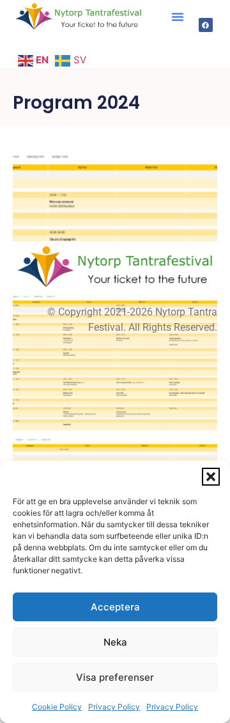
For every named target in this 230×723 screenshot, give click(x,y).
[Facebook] (206, 25)
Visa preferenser (115, 677)
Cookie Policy (57, 706)
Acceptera (115, 607)
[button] (210, 476)
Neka (115, 642)
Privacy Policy (114, 706)
